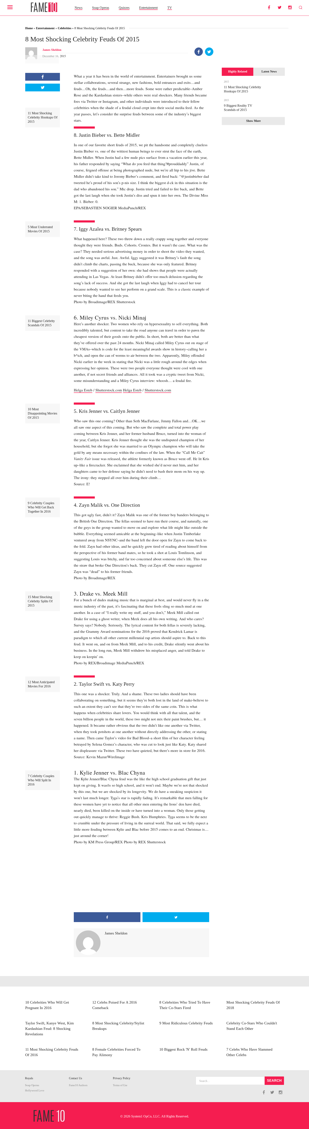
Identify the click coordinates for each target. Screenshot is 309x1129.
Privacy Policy (121, 1078)
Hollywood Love (34, 1090)
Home (29, 28)
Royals (29, 1078)
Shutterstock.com (108, 389)
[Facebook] (199, 52)
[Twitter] (209, 52)
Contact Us (75, 1078)
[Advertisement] (141, 878)
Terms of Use (120, 1085)
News (78, 7)
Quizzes (124, 7)
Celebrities (64, 28)
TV (169, 7)
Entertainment (148, 7)
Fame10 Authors (78, 1085)
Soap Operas (100, 7)
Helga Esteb (83, 389)
